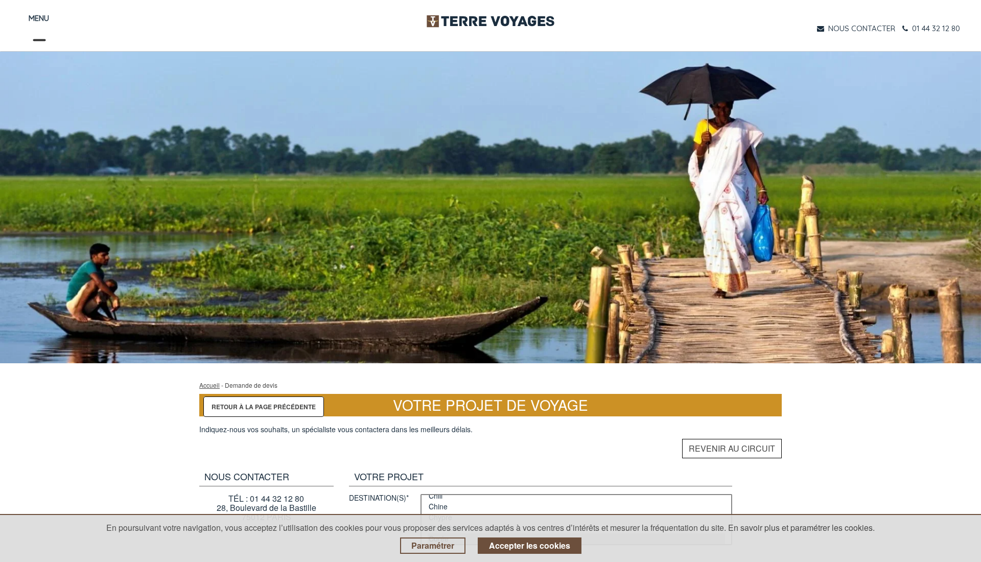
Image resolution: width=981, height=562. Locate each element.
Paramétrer (432, 545)
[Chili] (576, 495)
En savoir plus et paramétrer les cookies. (801, 527)
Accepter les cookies (529, 545)
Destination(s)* (379, 498)
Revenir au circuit (732, 448)
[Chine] (576, 506)
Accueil (209, 385)
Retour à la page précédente (264, 406)
